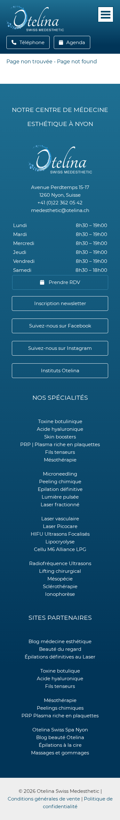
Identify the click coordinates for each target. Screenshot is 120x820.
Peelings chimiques (60, 708)
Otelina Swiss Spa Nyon (60, 730)
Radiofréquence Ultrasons (60, 563)
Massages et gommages (60, 753)
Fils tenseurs (60, 452)
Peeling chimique (60, 481)
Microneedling (60, 474)
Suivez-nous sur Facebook (60, 326)
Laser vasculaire (60, 519)
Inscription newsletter (60, 303)
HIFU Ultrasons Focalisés (60, 534)
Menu (106, 14)
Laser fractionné (60, 504)
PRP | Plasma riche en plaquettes (60, 444)
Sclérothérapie (60, 586)
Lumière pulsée (60, 497)
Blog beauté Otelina (60, 737)
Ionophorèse (60, 594)
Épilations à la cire (60, 745)
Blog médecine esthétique (60, 641)
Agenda (75, 42)
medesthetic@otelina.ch (60, 210)
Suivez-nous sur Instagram (60, 348)
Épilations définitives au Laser (60, 657)
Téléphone (34, 42)
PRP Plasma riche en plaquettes (60, 716)
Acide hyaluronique (60, 429)
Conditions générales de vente (44, 799)
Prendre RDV (63, 282)
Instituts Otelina (60, 370)
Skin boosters (60, 437)
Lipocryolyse (60, 542)
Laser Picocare (60, 526)
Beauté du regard (60, 649)
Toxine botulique (60, 671)
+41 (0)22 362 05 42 (60, 203)
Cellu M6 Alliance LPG (60, 549)
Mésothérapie (60, 460)
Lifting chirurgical (60, 571)
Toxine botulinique (60, 421)
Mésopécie (60, 579)
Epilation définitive (60, 489)
